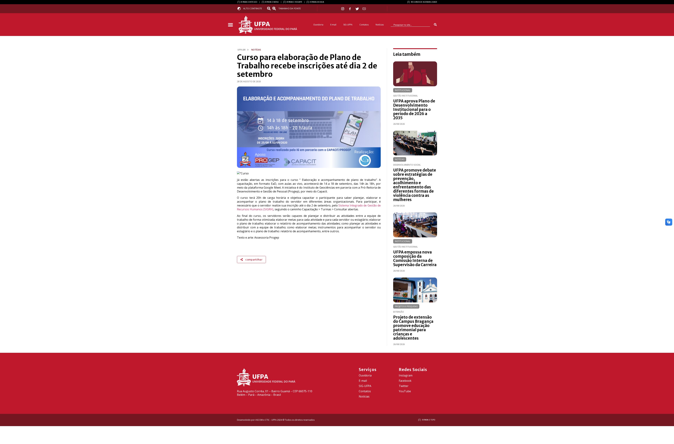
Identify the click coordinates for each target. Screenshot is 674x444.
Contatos (364, 24)
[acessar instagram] (343, 8)
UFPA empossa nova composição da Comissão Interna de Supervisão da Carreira (415, 258)
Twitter (403, 386)
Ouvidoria (318, 24)
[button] (230, 25)
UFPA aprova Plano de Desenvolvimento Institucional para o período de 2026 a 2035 (414, 109)
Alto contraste (252, 8)
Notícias (380, 24)
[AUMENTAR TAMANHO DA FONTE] (275, 8)
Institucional (402, 90)
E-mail (333, 24)
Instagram (405, 375)
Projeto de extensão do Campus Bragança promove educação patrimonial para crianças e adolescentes (413, 328)
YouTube (405, 391)
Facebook (405, 381)
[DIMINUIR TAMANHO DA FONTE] (269, 8)
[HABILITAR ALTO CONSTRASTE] (240, 8)
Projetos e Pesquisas (406, 306)
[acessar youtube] (364, 9)
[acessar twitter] (357, 9)
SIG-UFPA (347, 24)
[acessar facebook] (350, 8)
